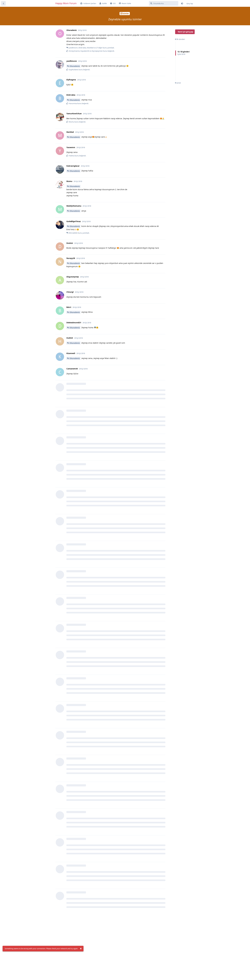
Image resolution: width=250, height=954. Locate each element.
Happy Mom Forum (66, 3)
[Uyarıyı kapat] (80, 948)
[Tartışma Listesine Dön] (3, 3)
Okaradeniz (75, 66)
